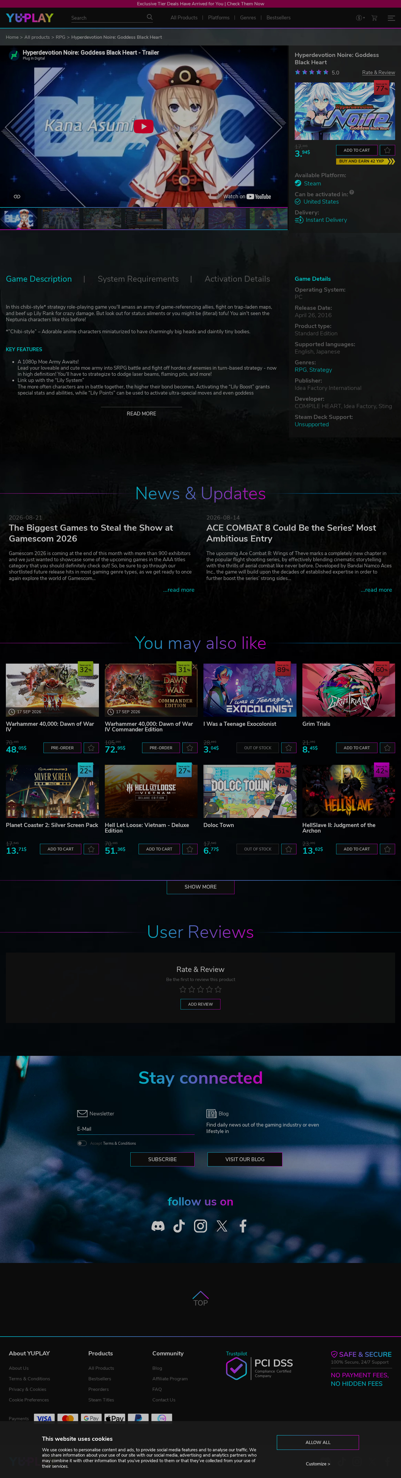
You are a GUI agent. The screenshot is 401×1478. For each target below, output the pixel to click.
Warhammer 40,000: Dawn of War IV (50, 726)
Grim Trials (316, 724)
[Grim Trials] (348, 690)
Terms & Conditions (119, 1143)
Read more (141, 413)
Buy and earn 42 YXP (361, 161)
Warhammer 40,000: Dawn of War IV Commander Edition (149, 726)
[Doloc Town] (249, 791)
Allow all (318, 1442)
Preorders (98, 1389)
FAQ (157, 1389)
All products (37, 37)
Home (12, 37)
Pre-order (62, 748)
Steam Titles (101, 1400)
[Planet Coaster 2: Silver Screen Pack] (52, 791)
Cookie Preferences (29, 1400)
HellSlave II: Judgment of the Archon (338, 828)
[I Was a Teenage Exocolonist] (249, 690)
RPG (60, 37)
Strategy (320, 370)
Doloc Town (218, 825)
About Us (19, 1368)
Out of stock (257, 748)
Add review (200, 1004)
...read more (179, 589)
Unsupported (312, 424)
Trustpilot (236, 1353)
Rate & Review (378, 72)
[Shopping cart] (374, 18)
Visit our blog (244, 1159)
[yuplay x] (221, 1225)
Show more (201, 887)
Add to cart (357, 150)
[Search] (150, 17)
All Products (101, 1368)
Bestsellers (99, 1379)
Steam (312, 183)
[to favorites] (387, 150)
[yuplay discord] (158, 1225)
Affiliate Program (170, 1379)
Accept (113, 1143)
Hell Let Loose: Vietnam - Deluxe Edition (147, 828)
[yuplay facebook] (243, 1225)
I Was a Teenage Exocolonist (239, 724)
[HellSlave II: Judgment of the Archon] (348, 791)
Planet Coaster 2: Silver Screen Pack (52, 825)
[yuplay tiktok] (179, 1225)
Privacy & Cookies (27, 1389)
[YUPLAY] (30, 17)
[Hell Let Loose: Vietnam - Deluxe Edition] (151, 791)
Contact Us (164, 1400)
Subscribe (162, 1159)
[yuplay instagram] (200, 1225)
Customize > (318, 1464)
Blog (157, 1368)
